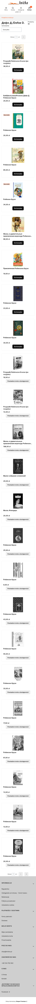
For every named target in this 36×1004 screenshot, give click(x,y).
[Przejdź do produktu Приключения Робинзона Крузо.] (18, 259)
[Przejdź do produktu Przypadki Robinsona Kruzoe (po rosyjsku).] (18, 51)
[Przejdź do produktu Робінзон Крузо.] (18, 189)
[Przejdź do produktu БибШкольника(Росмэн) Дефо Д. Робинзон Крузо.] (18, 86)
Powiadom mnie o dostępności (18, 381)
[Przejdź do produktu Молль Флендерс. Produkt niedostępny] (18, 501)
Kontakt (4, 978)
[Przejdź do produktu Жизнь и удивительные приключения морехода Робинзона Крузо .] (18, 224)
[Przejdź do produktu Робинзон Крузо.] (18, 120)
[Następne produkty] (21, 874)
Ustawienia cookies (8, 905)
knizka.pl (7, 17)
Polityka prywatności (8, 901)
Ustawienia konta (7, 936)
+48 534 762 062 (7, 963)
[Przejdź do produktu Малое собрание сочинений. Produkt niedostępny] (18, 466)
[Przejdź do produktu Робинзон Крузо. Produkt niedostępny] (18, 535)
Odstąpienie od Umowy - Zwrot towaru (14, 893)
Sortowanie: (5, 26)
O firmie (4, 974)
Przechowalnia (6, 940)
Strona (12, 37)
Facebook (5, 992)
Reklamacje (5, 897)
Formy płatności (7, 916)
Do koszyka (18, 70)
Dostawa (4, 920)
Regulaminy (5, 889)
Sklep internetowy (16, 1001)
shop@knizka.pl (7, 951)
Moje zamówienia (7, 932)
